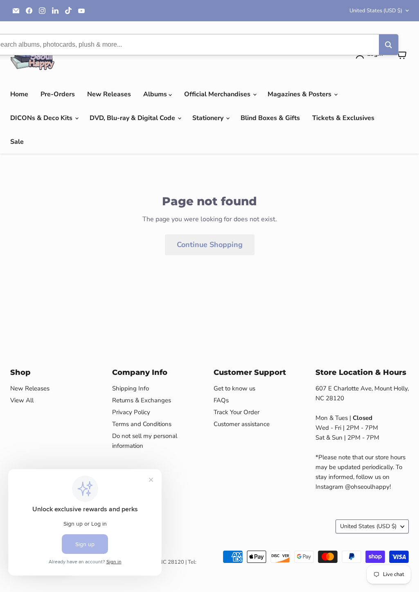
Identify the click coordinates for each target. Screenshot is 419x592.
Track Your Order (236, 412)
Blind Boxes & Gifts (270, 117)
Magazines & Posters (300, 94)
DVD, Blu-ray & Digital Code (133, 117)
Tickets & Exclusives (343, 117)
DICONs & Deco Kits (42, 117)
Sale (17, 141)
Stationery (208, 117)
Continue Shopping (210, 245)
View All (22, 400)
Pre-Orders (58, 94)
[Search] (388, 44)
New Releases (109, 94)
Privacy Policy (131, 412)
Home (19, 94)
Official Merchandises (218, 94)
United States (375, 10)
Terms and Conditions (141, 424)
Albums (156, 94)
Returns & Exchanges (141, 400)
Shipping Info (130, 388)
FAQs (221, 400)
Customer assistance (242, 424)
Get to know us (234, 388)
